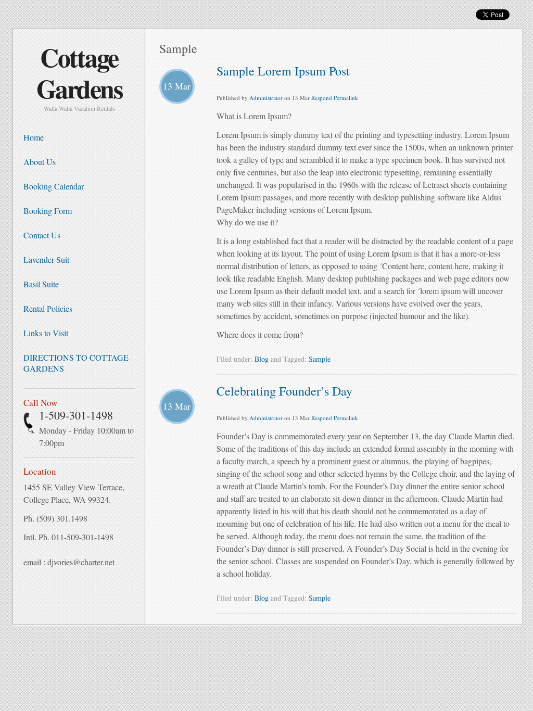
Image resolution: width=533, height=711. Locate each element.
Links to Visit (45, 332)
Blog (262, 359)
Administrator (266, 97)
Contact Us (41, 235)
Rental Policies (47, 308)
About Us (39, 161)
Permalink (346, 97)
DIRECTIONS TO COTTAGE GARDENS (76, 363)
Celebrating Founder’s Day (284, 391)
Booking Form (47, 210)
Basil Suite (41, 283)
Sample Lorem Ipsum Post (283, 70)
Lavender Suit (46, 259)
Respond (321, 97)
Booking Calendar (53, 186)
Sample (320, 359)
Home (33, 137)
